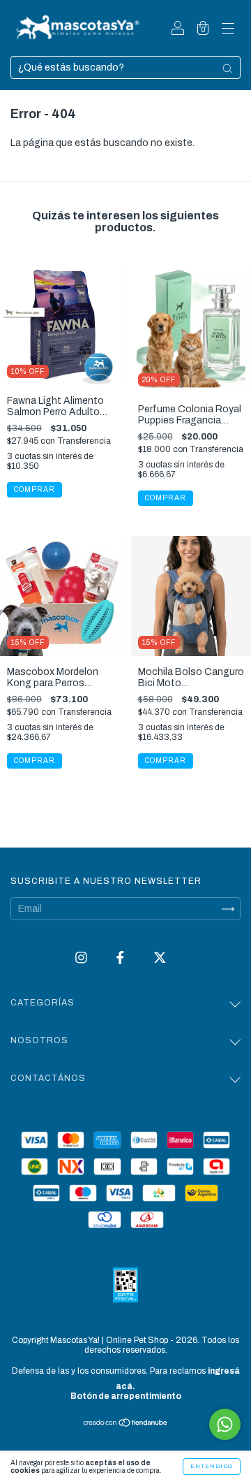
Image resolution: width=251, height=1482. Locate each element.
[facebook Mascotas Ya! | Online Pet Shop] (121, 958)
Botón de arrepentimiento (125, 1396)
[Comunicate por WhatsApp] (225, 1424)
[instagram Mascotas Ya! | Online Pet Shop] (82, 958)
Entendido (211, 1466)
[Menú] (228, 29)
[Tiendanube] (125, 1424)
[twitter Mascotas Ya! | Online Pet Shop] (160, 958)
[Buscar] (227, 68)
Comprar (34, 760)
